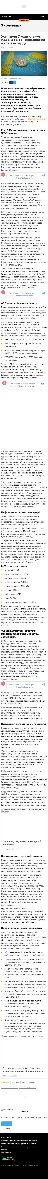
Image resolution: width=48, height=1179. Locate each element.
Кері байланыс (6, 1152)
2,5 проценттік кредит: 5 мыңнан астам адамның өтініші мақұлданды (24, 1069)
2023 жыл (15, 1082)
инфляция (32, 1082)
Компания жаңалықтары (10, 1144)
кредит (24, 1082)
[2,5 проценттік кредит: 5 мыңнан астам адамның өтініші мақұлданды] (24, 1050)
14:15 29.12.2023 (7, 48)
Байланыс (33, 1140)
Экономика (5, 1082)
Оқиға (45, 1117)
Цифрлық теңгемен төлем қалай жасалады (22, 843)
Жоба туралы (6, 1137)
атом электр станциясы (9, 1087)
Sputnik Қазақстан (37, 119)
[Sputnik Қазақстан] (7, 17)
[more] (44, 849)
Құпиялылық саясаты (28, 1144)
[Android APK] (8, 1158)
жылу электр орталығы (27, 1087)
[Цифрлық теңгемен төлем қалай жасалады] (24, 823)
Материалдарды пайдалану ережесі (14, 1140)
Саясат (19, 1117)
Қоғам (38, 1117)
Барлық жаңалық (7, 1117)
